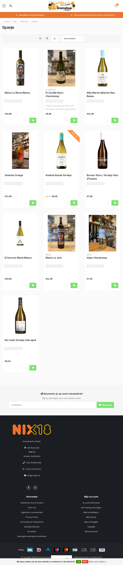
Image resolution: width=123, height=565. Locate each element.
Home (6, 21)
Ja (79, 562)
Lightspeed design (81, 557)
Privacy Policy (32, 517)
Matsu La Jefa (54, 257)
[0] (115, 6)
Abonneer (107, 405)
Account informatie (91, 502)
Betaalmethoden (31, 526)
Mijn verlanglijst (91, 522)
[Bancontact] (75, 550)
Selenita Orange (14, 175)
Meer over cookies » (97, 562)
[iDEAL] (39, 550)
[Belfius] (21, 550)
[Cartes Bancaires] (30, 550)
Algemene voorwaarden (32, 512)
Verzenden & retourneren (31, 522)
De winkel (32, 531)
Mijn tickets (91, 517)
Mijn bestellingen (91, 512)
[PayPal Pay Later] (93, 550)
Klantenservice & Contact (32, 502)
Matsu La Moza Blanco (17, 92)
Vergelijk (91, 526)
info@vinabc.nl (33, 475)
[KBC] (48, 550)
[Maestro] (57, 550)
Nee (85, 562)
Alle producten (91, 531)
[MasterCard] (66, 550)
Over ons (32, 507)
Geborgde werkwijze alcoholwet (31, 536)
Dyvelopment (96, 557)
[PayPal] (84, 550)
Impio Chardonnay (97, 257)
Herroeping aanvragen (91, 507)
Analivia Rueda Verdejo (59, 175)
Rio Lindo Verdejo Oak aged (20, 340)
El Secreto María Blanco (18, 257)
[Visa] (102, 550)
